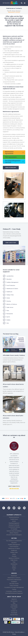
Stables (14, 568)
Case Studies (14, 607)
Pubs (14, 562)
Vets (14, 570)
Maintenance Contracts (14, 577)
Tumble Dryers (14, 519)
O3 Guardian (14, 529)
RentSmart (14, 575)
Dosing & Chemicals (14, 525)
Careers (14, 609)
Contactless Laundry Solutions (14, 591)
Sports (14, 566)
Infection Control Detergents (14, 534)
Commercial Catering (14, 527)
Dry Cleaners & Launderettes (14, 540)
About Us (14, 599)
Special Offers (14, 614)
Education (14, 542)
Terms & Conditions (19, 632)
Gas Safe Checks (14, 583)
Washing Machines (14, 517)
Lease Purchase (14, 585)
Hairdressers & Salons (14, 548)
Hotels (14, 554)
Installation (14, 581)
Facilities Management (14, 544)
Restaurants (14, 564)
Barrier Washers (14, 533)
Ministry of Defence (14, 558)
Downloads (14, 612)
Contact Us (14, 610)
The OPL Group (11, 10)
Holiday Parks (14, 552)
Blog (14, 603)
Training (14, 589)
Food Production (14, 546)
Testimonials (14, 605)
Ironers (14, 521)
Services (18, 10)
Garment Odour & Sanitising (14, 531)
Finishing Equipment (14, 523)
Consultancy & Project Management (14, 587)
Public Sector (14, 560)
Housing (14, 556)
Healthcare (14, 550)
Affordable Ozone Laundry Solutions (14, 355)
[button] (5, 462)
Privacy (14, 634)
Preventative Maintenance (14, 579)
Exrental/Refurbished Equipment (14, 593)
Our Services (14, 601)
